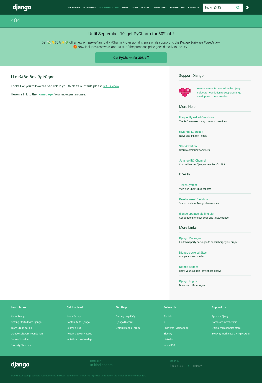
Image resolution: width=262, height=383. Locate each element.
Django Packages (190, 238)
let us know (111, 86)
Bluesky (168, 333)
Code (135, 7)
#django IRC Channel (192, 160)
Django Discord (124, 322)
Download (89, 7)
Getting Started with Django (26, 322)
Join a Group (74, 316)
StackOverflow (188, 146)
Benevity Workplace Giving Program (231, 333)
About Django (18, 316)
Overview (74, 7)
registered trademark (101, 375)
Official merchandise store (226, 327)
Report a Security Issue (79, 333)
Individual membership (79, 339)
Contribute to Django (78, 322)
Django (22, 7)
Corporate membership (224, 322)
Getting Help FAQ (125, 316)
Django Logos (188, 281)
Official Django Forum (128, 327)
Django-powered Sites (193, 252)
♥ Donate (193, 7)
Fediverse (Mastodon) (176, 327)
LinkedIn (168, 339)
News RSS (169, 345)
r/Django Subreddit (191, 131)
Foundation (177, 7)
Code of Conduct (20, 339)
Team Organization (21, 327)
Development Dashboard (194, 199)
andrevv (201, 366)
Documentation (109, 7)
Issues (145, 7)
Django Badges (188, 267)
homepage (45, 94)
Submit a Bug (74, 327)
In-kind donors (101, 365)
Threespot (177, 366)
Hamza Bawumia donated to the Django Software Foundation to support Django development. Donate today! (219, 92)
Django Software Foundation (27, 333)
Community (160, 7)
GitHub (167, 316)
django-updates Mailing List (196, 213)
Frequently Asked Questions (196, 117)
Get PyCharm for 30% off (131, 58)
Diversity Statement (21, 345)
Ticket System (188, 185)
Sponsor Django (220, 316)
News (125, 7)
